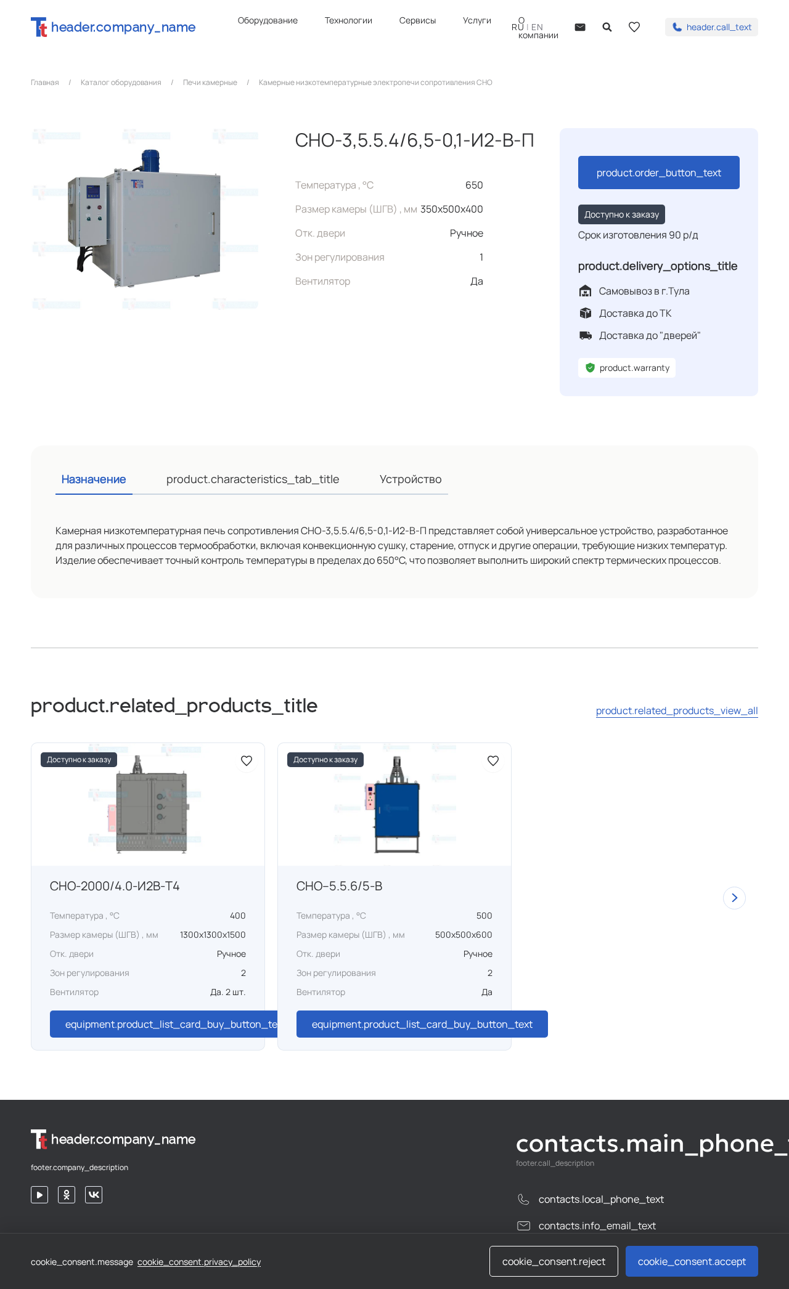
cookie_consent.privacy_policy (199, 1261)
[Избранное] (634, 27)
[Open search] (607, 27)
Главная (45, 82)
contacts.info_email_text (597, 1225)
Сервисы (417, 20)
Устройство (411, 478)
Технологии (348, 20)
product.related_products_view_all (677, 710)
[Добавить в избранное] (246, 761)
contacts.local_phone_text (601, 1199)
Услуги (477, 20)
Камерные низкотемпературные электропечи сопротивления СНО (376, 82)
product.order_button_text (659, 172)
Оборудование (268, 20)
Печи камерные (210, 82)
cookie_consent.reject (553, 1261)
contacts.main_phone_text (637, 1143)
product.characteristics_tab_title (253, 478)
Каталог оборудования (121, 82)
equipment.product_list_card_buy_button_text (175, 1024)
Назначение (94, 478)
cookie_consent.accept (692, 1261)
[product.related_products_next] (734, 898)
